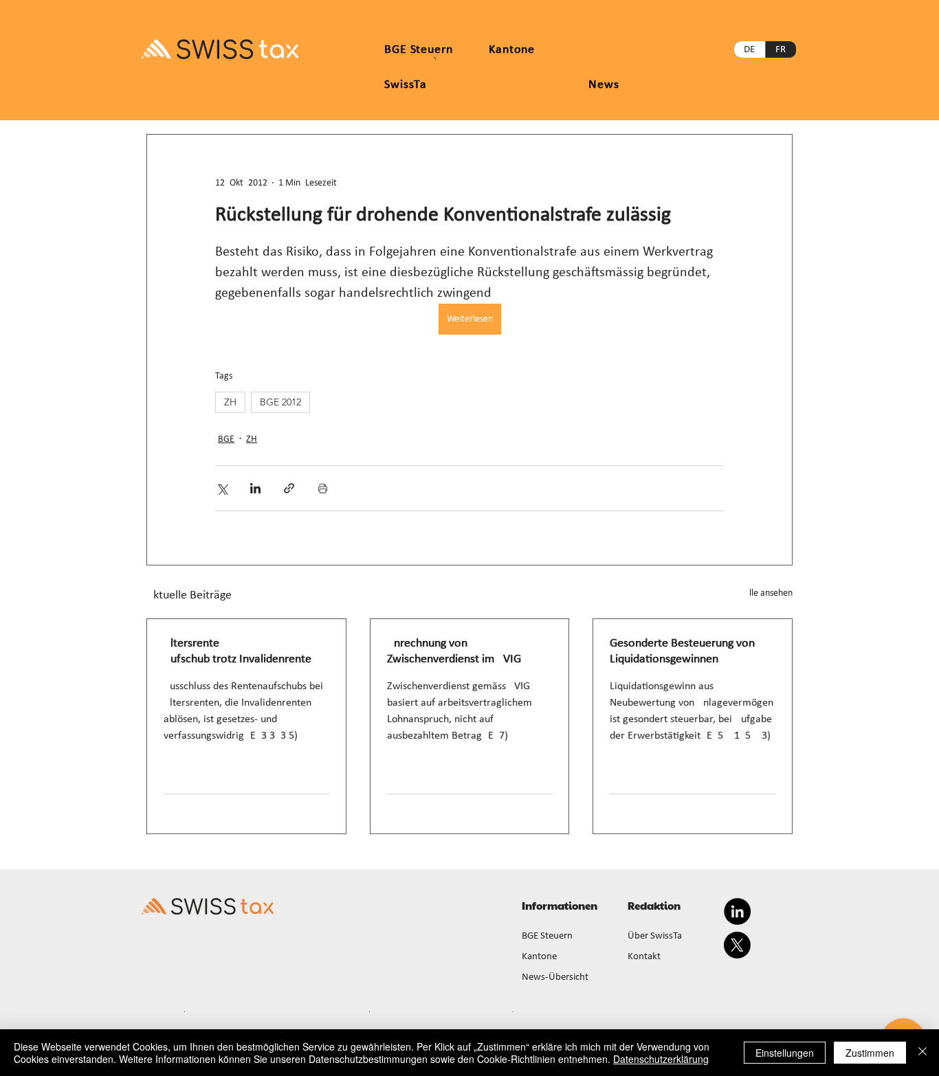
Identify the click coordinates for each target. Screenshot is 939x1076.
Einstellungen (784, 1053)
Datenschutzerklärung (661, 1059)
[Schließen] (922, 1052)
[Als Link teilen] (289, 488)
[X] (737, 945)
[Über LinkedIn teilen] (255, 488)
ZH (230, 402)
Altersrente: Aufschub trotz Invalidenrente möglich (237, 652)
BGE (226, 439)
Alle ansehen (768, 593)
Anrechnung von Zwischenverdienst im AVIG (454, 651)
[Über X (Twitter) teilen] (221, 488)
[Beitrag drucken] (322, 488)
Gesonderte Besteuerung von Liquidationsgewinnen (682, 651)
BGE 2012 (280, 402)
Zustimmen (870, 1053)
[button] (512, 50)
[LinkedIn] (737, 911)
